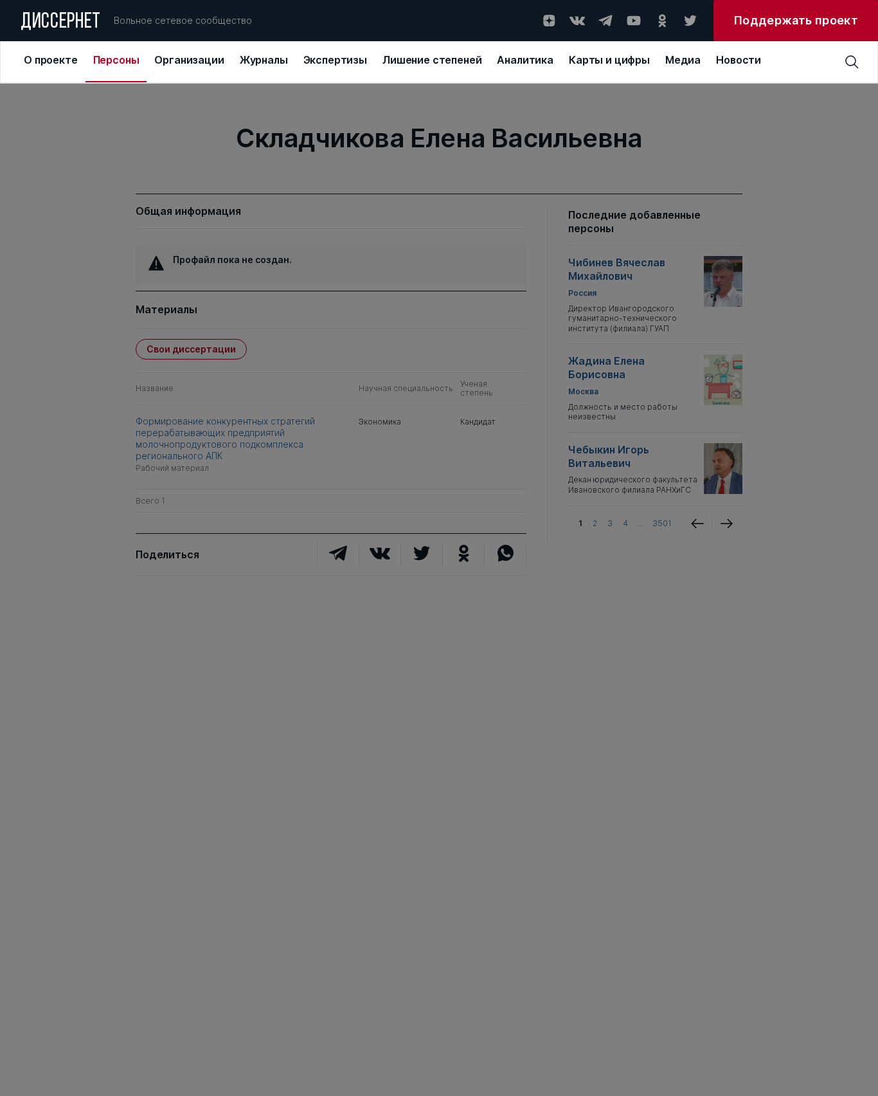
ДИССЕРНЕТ (61, 22)
